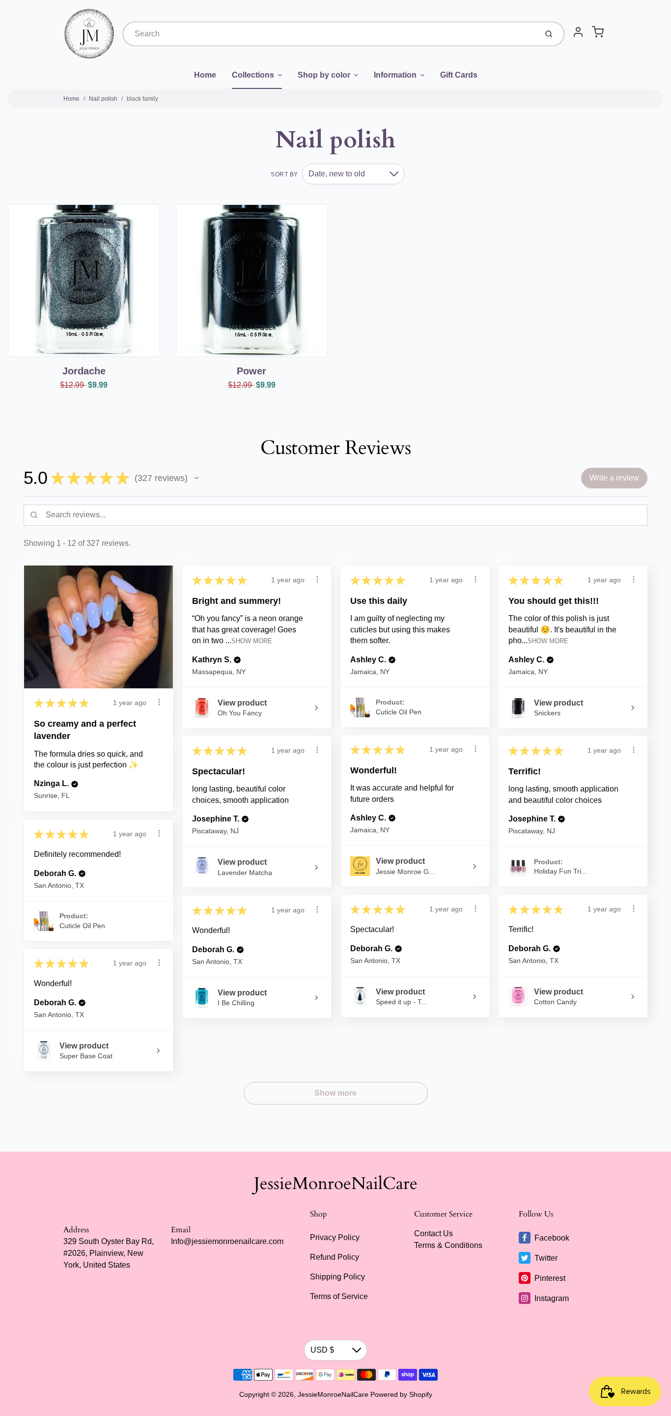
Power (251, 371)
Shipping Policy (337, 1277)
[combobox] (329, 34)
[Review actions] (159, 702)
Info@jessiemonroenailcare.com (227, 1241)
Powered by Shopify (401, 1394)
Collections (253, 75)
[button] (196, 478)
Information (395, 75)
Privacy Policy (335, 1237)
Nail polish (103, 98)
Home (205, 75)
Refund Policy (334, 1257)
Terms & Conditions (448, 1245)
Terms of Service (339, 1296)
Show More (251, 641)
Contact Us (433, 1233)
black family (142, 98)
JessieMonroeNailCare (336, 1183)
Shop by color (324, 75)
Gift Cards (458, 75)
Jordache (84, 371)
